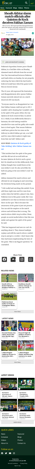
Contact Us (22, 443)
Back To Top (18, 465)
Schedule (4, 437)
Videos (20, 8)
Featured (9, 8)
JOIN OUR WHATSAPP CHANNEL (14, 62)
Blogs (15, 8)
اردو (32, 3)
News (2, 8)
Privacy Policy (23, 463)
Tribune (21, 459)
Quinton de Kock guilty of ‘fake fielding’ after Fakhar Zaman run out (16, 146)
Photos (26, 8)
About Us (4, 443)
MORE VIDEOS (17, 422)
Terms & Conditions (13, 463)
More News (17, 311)
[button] (13, 62)
